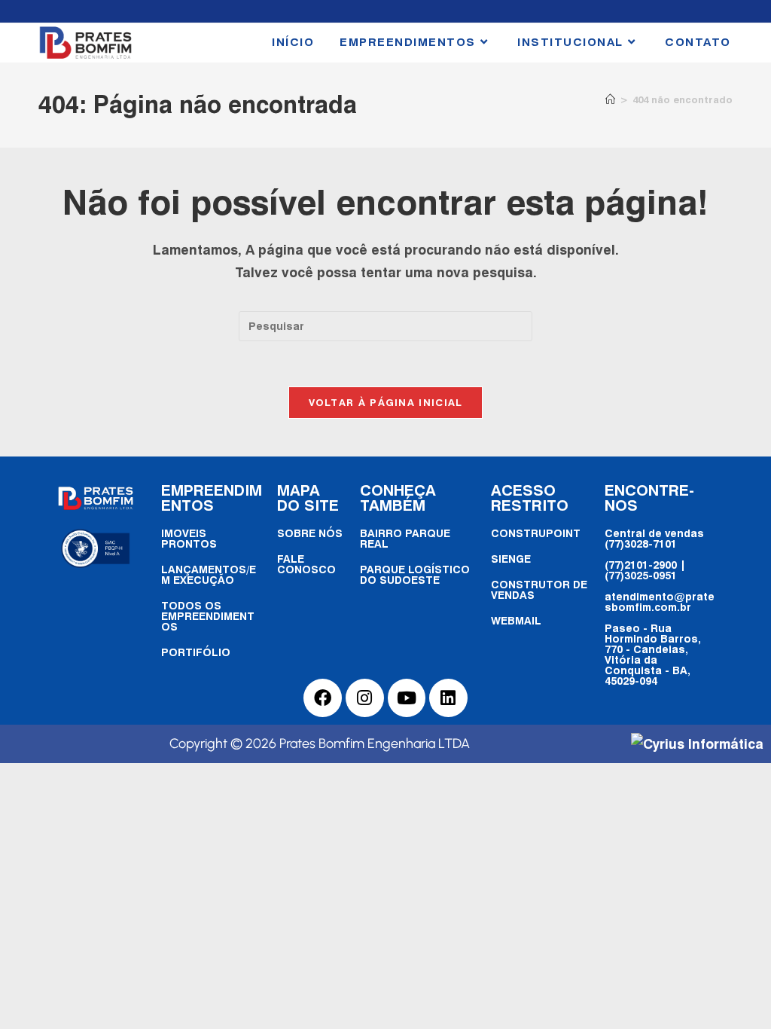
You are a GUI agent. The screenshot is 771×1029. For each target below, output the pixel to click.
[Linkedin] (448, 698)
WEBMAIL (516, 620)
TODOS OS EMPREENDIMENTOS (207, 616)
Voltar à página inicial (386, 402)
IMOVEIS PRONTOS (189, 538)
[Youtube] (407, 698)
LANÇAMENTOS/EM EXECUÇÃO (208, 574)
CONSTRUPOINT (536, 533)
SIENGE (511, 558)
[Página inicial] (610, 99)
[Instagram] (365, 698)
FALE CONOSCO (306, 564)
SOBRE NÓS (310, 533)
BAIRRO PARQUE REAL (405, 538)
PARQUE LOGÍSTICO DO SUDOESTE (415, 574)
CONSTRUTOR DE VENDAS (539, 589)
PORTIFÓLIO (195, 652)
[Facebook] (322, 698)
